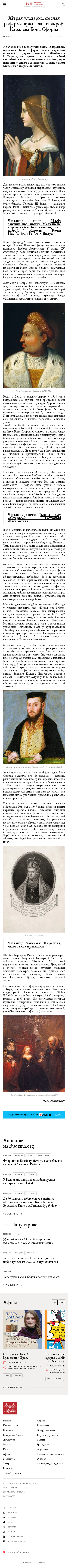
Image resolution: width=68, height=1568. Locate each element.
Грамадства (19, 1155)
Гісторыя (60, 37)
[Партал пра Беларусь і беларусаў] (34, 4)
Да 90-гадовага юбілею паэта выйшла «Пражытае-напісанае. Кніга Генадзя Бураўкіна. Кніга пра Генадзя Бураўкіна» (30, 1202)
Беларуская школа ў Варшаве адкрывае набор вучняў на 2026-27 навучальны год (30, 1260)
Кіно (5, 1449)
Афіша (6, 1454)
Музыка (7, 1444)
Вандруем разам (43, 1155)
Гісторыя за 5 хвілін (13, 1435)
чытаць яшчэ (10, 1214)
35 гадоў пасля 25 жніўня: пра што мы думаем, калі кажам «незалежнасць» (29, 1241)
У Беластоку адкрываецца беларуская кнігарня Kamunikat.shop (29, 1181)
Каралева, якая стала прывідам (34, 944)
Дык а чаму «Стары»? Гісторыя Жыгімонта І (34, 517)
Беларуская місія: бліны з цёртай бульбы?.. (31, 1277)
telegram (12, 1517)
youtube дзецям (15, 1536)
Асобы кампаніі (11, 1488)
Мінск (49, 1378)
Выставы (59, 1378)
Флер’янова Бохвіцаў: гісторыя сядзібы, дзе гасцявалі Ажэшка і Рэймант (32, 1162)
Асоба (51, 37)
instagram (12, 1513)
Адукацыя (30, 1253)
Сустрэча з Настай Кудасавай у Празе (16, 1356)
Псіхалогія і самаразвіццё (50, 1454)
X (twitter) (12, 1527)
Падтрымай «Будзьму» (18, 1552)
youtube (11, 1532)
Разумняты (43, 1425)
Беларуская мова (46, 1430)
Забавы (41, 1439)
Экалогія (41, 1458)
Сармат (41, 1420)
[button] (62, 1302)
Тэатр (6, 1463)
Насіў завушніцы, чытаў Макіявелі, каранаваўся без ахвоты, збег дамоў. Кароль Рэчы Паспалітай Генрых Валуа (34, 227)
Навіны (7, 1420)
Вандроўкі (8, 1468)
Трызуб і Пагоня (12, 1473)
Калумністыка (10, 1425)
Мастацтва (9, 1458)
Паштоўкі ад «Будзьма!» (50, 1463)
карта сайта (9, 1496)
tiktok (10, 1522)
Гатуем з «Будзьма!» (48, 1435)
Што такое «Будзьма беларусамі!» (19, 1484)
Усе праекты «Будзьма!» (14, 1492)
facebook (12, 1508)
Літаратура (31, 1174)
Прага (7, 1375)
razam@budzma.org (17, 1541)
